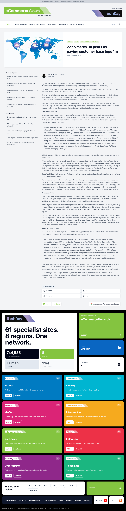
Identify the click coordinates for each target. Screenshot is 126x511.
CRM (76, 42)
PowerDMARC (65, 508)
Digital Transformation (89, 42)
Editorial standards (50, 500)
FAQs (61, 500)
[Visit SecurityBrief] (15, 458)
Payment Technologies (77, 24)
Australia (38, 486)
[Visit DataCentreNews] (77, 405)
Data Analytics (51, 24)
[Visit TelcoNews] (77, 458)
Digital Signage (63, 24)
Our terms (87, 500)
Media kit (18, 395)
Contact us (22, 500)
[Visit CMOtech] (15, 405)
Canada (46, 486)
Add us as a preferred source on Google (106, 304)
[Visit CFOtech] (15, 378)
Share (47, 304)
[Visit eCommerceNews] (15, 432)
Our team (78, 500)
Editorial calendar (35, 500)
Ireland (61, 486)
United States (33, 490)
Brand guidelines (10, 500)
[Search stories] (119, 487)
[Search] (120, 24)
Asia (30, 486)
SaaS (70, 42)
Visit (7, 395)
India (54, 486)
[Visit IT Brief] (77, 432)
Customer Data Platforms (37, 24)
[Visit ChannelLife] (77, 378)
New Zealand (71, 486)
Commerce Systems (20, 24)
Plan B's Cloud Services (39, 508)
